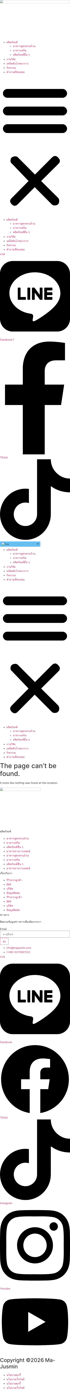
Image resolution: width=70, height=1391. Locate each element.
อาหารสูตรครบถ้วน (24, 46)
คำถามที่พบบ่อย (16, 72)
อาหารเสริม (20, 50)
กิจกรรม (11, 67)
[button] (35, 146)
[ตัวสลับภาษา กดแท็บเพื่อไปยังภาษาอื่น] (20, 543)
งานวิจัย (11, 59)
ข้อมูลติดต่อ (13, 892)
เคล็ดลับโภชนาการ (17, 63)
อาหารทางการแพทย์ (18, 851)
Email (3, 929)
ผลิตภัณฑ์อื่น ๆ (21, 54)
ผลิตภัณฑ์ (12, 42)
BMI (9, 884)
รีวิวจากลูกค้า (14, 880)
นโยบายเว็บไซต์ (15, 1379)
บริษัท (10, 888)
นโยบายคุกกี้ (14, 1375)
